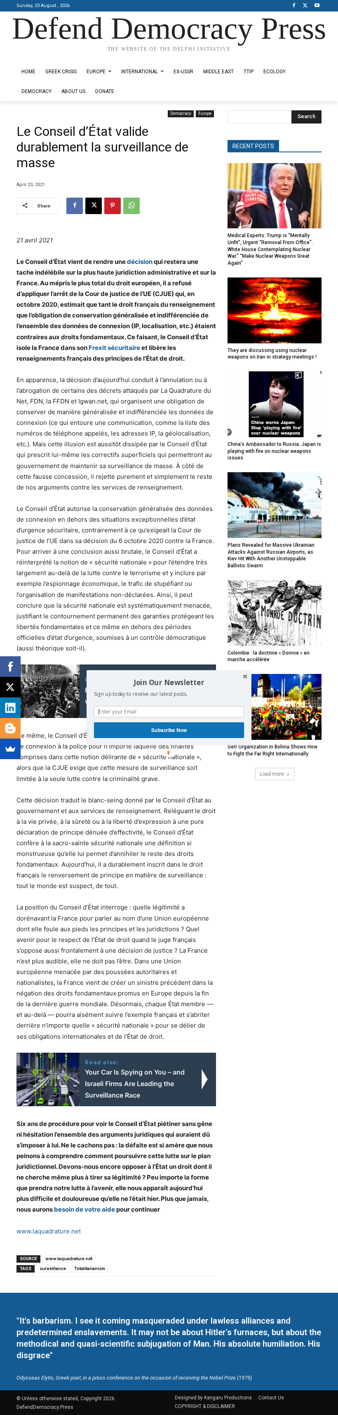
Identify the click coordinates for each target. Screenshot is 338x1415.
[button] (169, 682)
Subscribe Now (169, 729)
